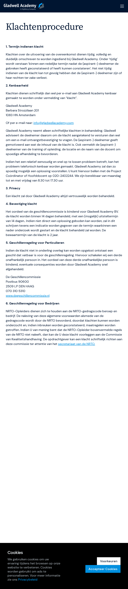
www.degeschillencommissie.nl (27, 296)
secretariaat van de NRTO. (76, 344)
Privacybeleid (27, 579)
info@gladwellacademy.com (53, 123)
